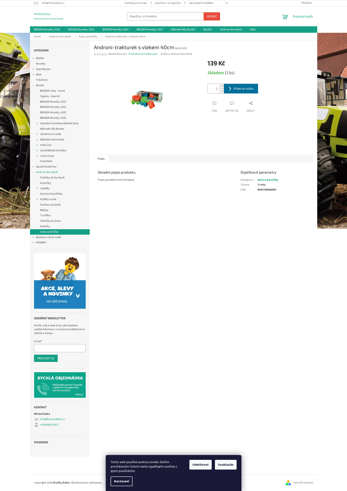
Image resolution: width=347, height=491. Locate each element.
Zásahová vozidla (50, 134)
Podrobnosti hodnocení (143, 54)
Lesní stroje (47, 156)
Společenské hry (46, 167)
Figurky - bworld (50, 96)
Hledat (212, 16)
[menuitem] (47, 29)
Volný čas (45, 145)
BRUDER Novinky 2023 (53, 102)
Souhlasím (226, 464)
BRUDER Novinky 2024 (53, 107)
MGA (39, 75)
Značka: (176, 54)
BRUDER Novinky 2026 (53, 118)
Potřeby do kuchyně (52, 178)
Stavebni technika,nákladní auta (59, 123)
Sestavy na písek (50, 205)
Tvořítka (45, 215)
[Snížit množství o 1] (222, 91)
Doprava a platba (136, 3)
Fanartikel (46, 161)
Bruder (40, 85)
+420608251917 (49, 425)
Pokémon (42, 80)
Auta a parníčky (49, 232)
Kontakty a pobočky (168, 3)
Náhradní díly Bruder (52, 129)
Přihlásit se (45, 358)
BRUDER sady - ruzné (52, 91)
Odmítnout (200, 464)
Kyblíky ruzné (48, 199)
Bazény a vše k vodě (48, 237)
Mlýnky (44, 210)
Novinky (41, 64)
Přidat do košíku (244, 88)
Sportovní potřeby (51, 194)
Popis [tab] (101, 159)
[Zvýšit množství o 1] (222, 86)
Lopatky (45, 188)
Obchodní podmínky (201, 3)
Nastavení (121, 481)
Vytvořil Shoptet (303, 483)
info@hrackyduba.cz (52, 419)
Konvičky (45, 183)
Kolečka (45, 226)
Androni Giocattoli (47, 172)
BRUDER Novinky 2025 (53, 112)
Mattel (40, 58)
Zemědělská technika (53, 150)
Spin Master (43, 69)
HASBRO (41, 243)
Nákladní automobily (52, 140)
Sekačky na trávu (50, 221)
